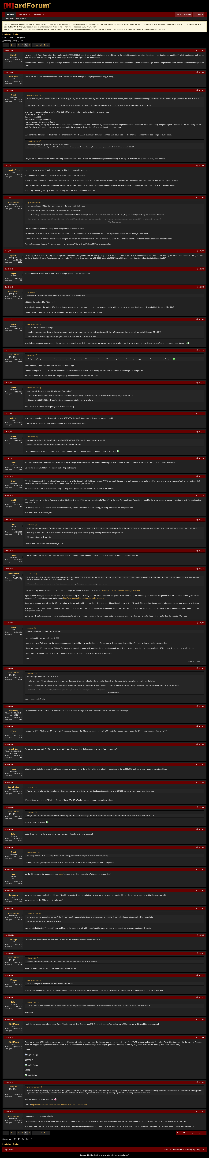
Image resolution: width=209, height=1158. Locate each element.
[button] (29, 14)
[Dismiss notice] (204, 24)
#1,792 (201, 908)
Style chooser (9, 1149)
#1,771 (201, 383)
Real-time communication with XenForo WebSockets (111, 1155)
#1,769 (201, 319)
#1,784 (201, 744)
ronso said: (30, 787)
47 (33, 45)
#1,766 (201, 251)
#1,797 (201, 1019)
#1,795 (201, 975)
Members (37, 14)
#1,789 (201, 847)
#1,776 (201, 495)
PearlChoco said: (33, 141)
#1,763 (201, 90)
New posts (23, 14)
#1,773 (201, 432)
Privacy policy (190, 1149)
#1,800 (201, 1111)
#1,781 (201, 668)
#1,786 (201, 782)
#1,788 (201, 829)
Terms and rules (178, 1149)
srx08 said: (30, 525)
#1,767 (201, 269)
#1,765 (201, 197)
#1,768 (201, 287)
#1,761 (201, 50)
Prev (6, 45)
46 (29, 45)
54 (41, 45)
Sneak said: (31, 574)
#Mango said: (31, 958)
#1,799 (201, 1082)
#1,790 (201, 869)
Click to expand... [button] (114, 222)
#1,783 (201, 726)
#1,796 (201, 997)
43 (18, 45)
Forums (10, 14)
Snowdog (7, 41)
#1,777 (201, 520)
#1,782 (201, 706)
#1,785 (201, 764)
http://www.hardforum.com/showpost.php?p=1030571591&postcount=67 (59, 1105)
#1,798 (201, 1037)
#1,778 (201, 551)
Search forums (21, 18)
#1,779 (201, 569)
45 (26, 45)
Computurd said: (32, 914)
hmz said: (30, 628)
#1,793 (201, 935)
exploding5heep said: (34, 202)
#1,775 (201, 476)
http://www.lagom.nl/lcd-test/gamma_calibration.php (83, 598)
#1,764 (201, 166)
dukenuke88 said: (33, 324)
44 (22, 45)
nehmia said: (31, 437)
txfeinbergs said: (32, 95)
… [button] (14, 45)
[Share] (197, 50)
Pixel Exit (90, 1155)
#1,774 (201, 458)
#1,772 (201, 413)
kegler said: (31, 292)
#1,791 (201, 890)
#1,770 (201, 350)
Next (46, 45)
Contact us (167, 1149)
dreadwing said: (32, 852)
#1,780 (201, 623)
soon (61, 874)
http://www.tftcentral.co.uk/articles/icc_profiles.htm (120, 590)
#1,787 (201, 807)
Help (198, 1149)
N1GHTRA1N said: (33, 1087)
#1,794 (201, 953)
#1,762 (201, 72)
